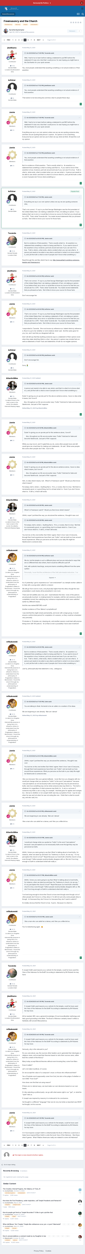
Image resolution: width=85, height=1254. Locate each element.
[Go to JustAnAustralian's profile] (80, 1201)
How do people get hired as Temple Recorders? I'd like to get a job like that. (28, 1212)
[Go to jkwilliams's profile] (12, 55)
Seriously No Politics (41, 3)
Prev (8, 40)
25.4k (13, 251)
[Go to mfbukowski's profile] (12, 557)
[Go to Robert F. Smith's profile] (80, 1190)
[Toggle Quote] (25, 53)
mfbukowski (12, 550)
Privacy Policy (39, 1251)
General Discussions (27, 32)
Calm (46, 701)
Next (39, 40)
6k (13, 98)
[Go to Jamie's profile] (12, 119)
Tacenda (47, 53)
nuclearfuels (9, 1191)
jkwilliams (11, 48)
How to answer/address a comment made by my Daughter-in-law (24, 1236)
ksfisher (12, 80)
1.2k (13, 396)
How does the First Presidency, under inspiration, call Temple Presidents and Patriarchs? (32, 1200)
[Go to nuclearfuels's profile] (80, 1213)
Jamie (12, 112)
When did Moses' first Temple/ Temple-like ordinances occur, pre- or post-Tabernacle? (32, 1224)
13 (67, 1236)
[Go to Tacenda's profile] (12, 240)
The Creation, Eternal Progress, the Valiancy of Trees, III (21, 1189)
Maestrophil (8, 1238)
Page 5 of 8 (51, 40)
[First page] (4, 40)
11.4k (13, 66)
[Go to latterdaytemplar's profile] (6, 31)
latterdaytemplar (18, 30)
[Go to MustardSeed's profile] (80, 1237)
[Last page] (43, 40)
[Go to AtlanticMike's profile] (12, 385)
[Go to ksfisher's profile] (12, 87)
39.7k (13, 568)
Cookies (48, 1251)
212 (13, 130)
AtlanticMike (12, 378)
